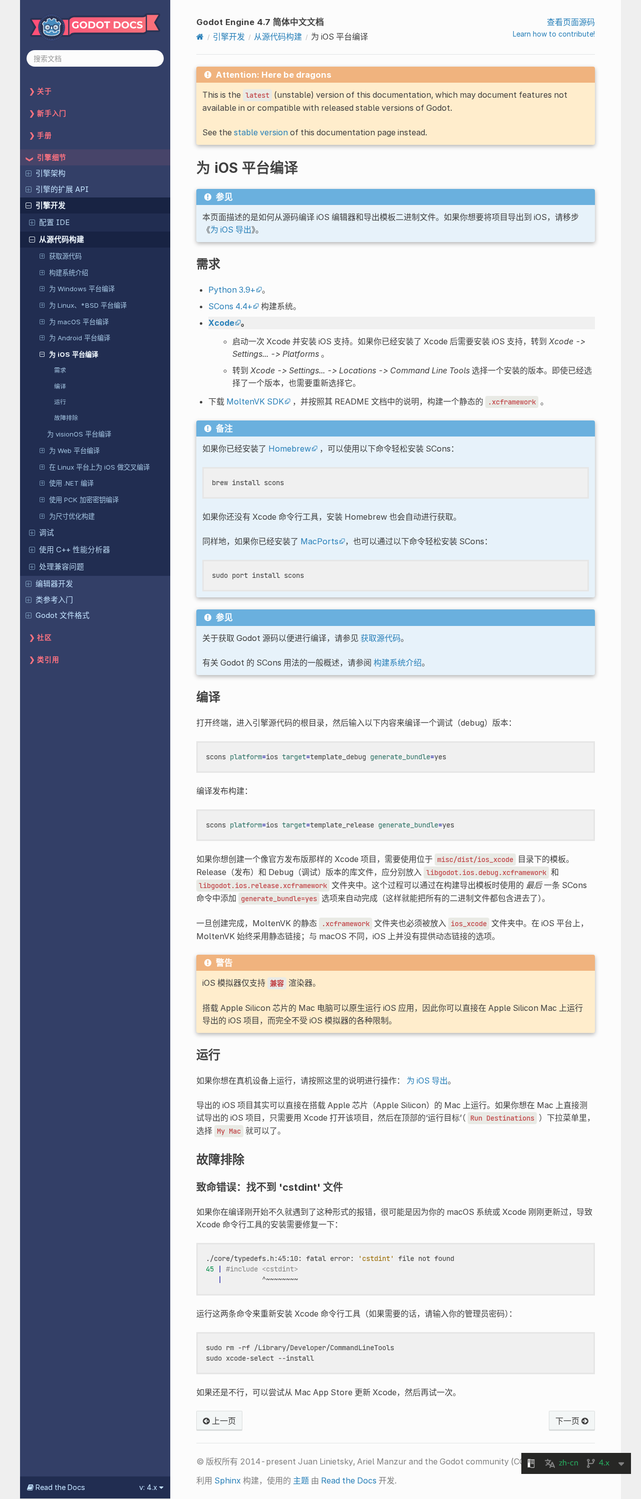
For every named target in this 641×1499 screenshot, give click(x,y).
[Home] (200, 37)
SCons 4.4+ (230, 306)
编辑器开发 (54, 583)
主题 (301, 1480)
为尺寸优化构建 (72, 516)
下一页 (568, 1421)
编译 (60, 386)
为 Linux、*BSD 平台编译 (88, 305)
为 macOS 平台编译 (79, 322)
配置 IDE (54, 222)
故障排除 (66, 417)
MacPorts (319, 541)
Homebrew (289, 449)
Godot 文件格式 (63, 615)
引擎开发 (51, 205)
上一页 (223, 1421)
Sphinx (227, 1480)
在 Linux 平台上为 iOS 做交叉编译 (99, 467)
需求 (60, 370)
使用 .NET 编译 (71, 483)
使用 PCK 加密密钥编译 (84, 500)
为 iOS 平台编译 (73, 354)
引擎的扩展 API (62, 189)
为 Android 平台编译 (79, 338)
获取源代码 (65, 256)
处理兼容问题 (61, 566)
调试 (46, 532)
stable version (261, 132)
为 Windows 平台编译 (82, 289)
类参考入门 (54, 599)
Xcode (221, 323)
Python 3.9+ (231, 290)
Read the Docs (349, 1480)
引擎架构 (51, 173)
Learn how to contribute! (554, 34)
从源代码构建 (61, 239)
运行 (60, 401)
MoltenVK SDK (255, 401)
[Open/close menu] (29, 172)
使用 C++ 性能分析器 (74, 549)
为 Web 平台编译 (74, 451)
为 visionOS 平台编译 (79, 434)
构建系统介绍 (68, 273)
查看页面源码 (571, 22)
